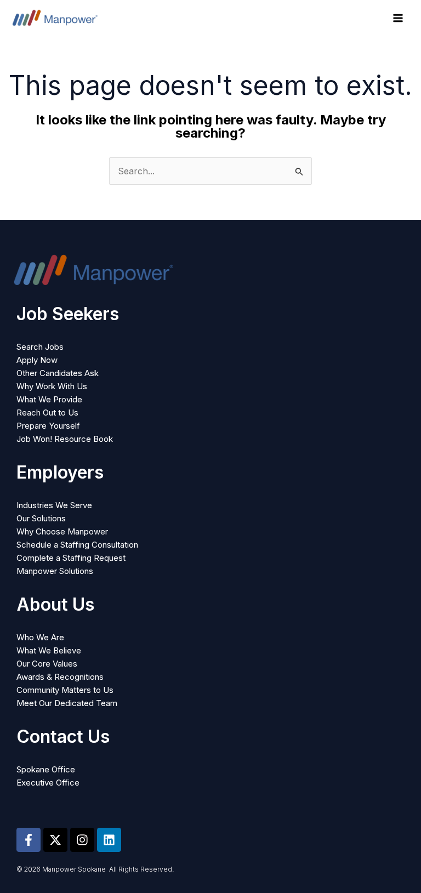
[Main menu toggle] (398, 18)
